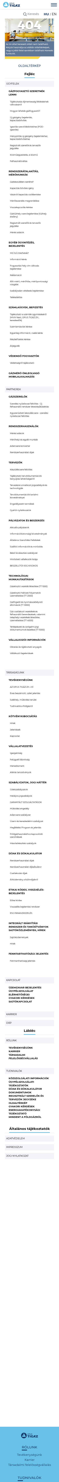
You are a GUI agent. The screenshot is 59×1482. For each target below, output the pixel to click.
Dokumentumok (20, 1092)
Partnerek (13, 389)
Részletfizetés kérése (20, 339)
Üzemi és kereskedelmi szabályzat (26, 821)
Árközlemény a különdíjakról (24, 879)
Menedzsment (17, 766)
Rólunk (11, 1040)
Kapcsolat (15, 736)
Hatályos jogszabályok (21, 796)
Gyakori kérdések (22, 998)
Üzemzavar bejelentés (25, 987)
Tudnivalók (14, 1071)
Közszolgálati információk (29, 1078)
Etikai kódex (16, 900)
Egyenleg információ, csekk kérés (26, 333)
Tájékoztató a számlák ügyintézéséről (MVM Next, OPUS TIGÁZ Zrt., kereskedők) (28, 317)
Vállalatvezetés (21, 746)
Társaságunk (15, 672)
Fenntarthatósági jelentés (28, 953)
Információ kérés (18, 259)
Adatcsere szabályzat (20, 815)
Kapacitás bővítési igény (22, 188)
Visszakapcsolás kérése (21, 207)
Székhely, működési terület (23, 700)
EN (54, 14)
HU (47, 14)
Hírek (12, 723)
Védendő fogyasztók (24, 356)
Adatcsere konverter (20, 446)
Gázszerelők (18, 396)
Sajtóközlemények (19, 937)
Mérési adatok (17, 232)
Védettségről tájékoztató (22, 363)
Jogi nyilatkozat (17, 1155)
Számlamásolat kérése (21, 326)
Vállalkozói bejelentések (21, 653)
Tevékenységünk (21, 680)
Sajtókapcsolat (20, 1001)
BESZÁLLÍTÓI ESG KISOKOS (24, 565)
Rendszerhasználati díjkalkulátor (26, 867)
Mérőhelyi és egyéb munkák (24, 439)
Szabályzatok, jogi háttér (28, 782)
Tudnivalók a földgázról (21, 706)
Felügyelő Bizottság (20, 759)
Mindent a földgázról (25, 1117)
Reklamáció (16, 275)
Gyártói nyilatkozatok (20, 510)
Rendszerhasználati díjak (22, 452)
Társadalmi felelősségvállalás (29, 1465)
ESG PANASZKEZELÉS (21, 913)
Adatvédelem (15, 1138)
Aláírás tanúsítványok (20, 772)
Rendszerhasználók (24, 426)
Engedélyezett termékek (22, 504)
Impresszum (14, 1147)
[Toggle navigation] (54, 5)
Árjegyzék (15, 346)
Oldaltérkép (18, 1103)
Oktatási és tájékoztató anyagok (25, 647)
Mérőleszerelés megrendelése (24, 201)
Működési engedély (19, 808)
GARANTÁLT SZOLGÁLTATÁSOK (26, 802)
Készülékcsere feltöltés (21, 469)
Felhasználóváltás (18, 161)
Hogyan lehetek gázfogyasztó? (25, 111)
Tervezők (15, 462)
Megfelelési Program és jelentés (25, 827)
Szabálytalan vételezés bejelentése (27, 291)
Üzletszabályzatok (19, 789)
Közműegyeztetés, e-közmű (24, 155)
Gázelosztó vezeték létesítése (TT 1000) (29, 586)
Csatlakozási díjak (18, 873)
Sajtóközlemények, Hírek (27, 930)
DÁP (8, 1022)
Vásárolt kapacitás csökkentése (25, 194)
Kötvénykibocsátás (23, 716)
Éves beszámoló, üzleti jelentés (25, 693)
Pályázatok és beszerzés (26, 520)
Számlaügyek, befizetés (26, 307)
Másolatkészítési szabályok (23, 843)
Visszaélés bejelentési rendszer (25, 907)
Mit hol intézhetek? (19, 253)
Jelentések (15, 729)
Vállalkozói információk (27, 639)
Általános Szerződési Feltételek (25, 540)
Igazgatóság (16, 753)
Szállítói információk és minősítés (26, 546)
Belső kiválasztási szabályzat (24, 553)
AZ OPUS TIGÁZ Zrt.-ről (21, 687)
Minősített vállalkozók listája (24, 559)
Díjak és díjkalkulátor (25, 853)
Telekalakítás (16, 297)
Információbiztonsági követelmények (28, 534)
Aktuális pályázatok (19, 527)
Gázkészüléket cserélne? (22, 182)
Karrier (11, 1014)
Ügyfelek (12, 83)
